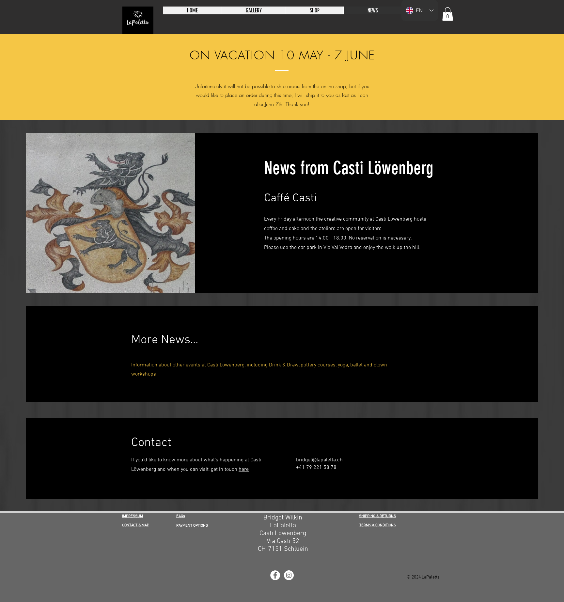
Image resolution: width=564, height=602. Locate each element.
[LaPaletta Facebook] (275, 575)
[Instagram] (297, 268)
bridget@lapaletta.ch (319, 460)
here (244, 469)
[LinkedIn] (286, 268)
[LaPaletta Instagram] (289, 575)
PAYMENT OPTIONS (192, 525)
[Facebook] (266, 268)
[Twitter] (276, 268)
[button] (447, 14)
